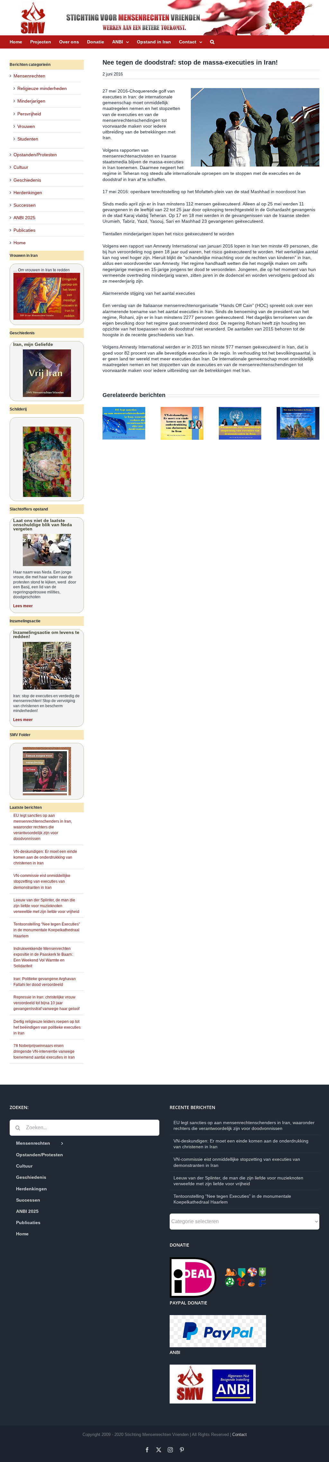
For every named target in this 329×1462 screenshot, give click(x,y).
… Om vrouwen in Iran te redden (41, 270)
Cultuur (20, 167)
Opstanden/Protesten (35, 154)
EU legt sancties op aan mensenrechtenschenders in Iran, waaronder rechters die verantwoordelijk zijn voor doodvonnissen (42, 827)
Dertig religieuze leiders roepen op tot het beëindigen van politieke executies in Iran (47, 1027)
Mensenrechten (29, 75)
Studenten (27, 138)
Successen (24, 205)
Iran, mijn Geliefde (33, 344)
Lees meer (23, 606)
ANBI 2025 (24, 217)
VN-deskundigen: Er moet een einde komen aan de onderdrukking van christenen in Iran (45, 857)
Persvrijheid (29, 113)
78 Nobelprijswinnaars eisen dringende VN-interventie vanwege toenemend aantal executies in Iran (44, 1051)
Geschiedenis (27, 180)
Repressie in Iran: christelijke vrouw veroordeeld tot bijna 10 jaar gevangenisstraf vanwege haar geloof (46, 1003)
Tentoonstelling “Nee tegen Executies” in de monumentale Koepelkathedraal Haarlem (46, 930)
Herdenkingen (27, 192)
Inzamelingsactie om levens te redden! (46, 634)
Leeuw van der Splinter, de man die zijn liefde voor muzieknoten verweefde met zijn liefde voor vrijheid (46, 906)
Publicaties (24, 230)
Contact (239, 1434)
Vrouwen (26, 126)
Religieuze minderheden (42, 88)
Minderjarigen (31, 101)
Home (19, 242)
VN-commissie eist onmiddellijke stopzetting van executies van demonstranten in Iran (41, 881)
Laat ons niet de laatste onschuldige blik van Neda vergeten (42, 524)
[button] (212, 41)
